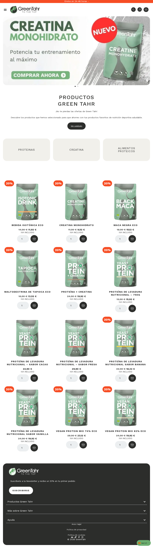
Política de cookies (76, 535)
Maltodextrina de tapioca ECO (27, 291)
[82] (34, 447)
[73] (132, 444)
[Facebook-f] (79, 537)
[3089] (132, 378)
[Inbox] (72, 537)
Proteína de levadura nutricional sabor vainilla (27, 432)
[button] (5, 9)
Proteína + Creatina (76, 291)
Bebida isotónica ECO (27, 225)
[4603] (83, 239)
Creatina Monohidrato (76, 225)
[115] (34, 305)
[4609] (34, 378)
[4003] (34, 239)
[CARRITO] (146, 9)
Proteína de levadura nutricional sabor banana (125, 363)
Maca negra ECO (126, 225)
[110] (132, 308)
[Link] (75, 537)
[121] (132, 239)
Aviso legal (76, 524)
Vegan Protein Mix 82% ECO (125, 431)
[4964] (83, 305)
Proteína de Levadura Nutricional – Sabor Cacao (27, 363)
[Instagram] (82, 537)
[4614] (83, 378)
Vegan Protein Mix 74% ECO (76, 431)
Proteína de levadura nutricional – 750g (125, 293)
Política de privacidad (76, 530)
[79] (83, 444)
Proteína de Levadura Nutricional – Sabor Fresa (76, 363)
